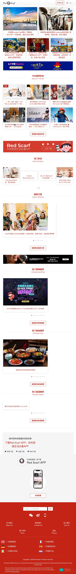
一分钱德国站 (11, 546)
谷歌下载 (21, 451)
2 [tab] (39, 188)
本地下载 (32, 451)
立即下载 (48, 148)
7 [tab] (42, 315)
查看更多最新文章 (38, 248)
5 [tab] (41, 240)
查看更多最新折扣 (38, 134)
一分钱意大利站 (11, 551)
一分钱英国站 (11, 541)
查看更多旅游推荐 (38, 420)
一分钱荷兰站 (49, 551)
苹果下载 (10, 451)
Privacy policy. (15, 572)
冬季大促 (60, 3)
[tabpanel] (11, 176)
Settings (67, 570)
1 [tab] (37, 188)
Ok (61, 570)
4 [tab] (39, 240)
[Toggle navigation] (70, 2)
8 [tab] (44, 315)
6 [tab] (42, 240)
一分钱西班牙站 (49, 546)
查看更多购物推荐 (38, 323)
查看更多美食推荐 (38, 384)
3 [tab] (37, 240)
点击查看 (38, 495)
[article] (20, 22)
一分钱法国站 (49, 541)
